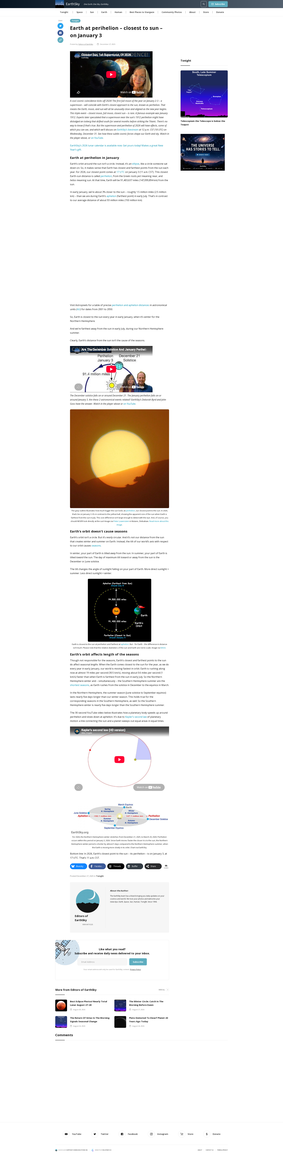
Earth (104, 12)
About (192, 12)
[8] (203, 152)
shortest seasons (79, 685)
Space (79, 12)
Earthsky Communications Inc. (77, 1150)
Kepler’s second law (136, 716)
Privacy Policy (135, 969)
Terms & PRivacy (222, 1150)
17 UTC (120, 172)
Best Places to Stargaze (142, 12)
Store (206, 12)
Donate (220, 12)
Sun (92, 12)
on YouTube (97, 137)
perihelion (106, 176)
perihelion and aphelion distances (130, 305)
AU (78, 309)
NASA (163, 647)
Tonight (75, 20)
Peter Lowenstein (121, 521)
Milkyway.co (106, 1150)
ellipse (135, 163)
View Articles (87, 924)
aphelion (111, 196)
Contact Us (209, 1150)
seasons (96, 545)
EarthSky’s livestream (127, 129)
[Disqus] (141, 1082)
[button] (64, 12)
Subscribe (220, 4)
